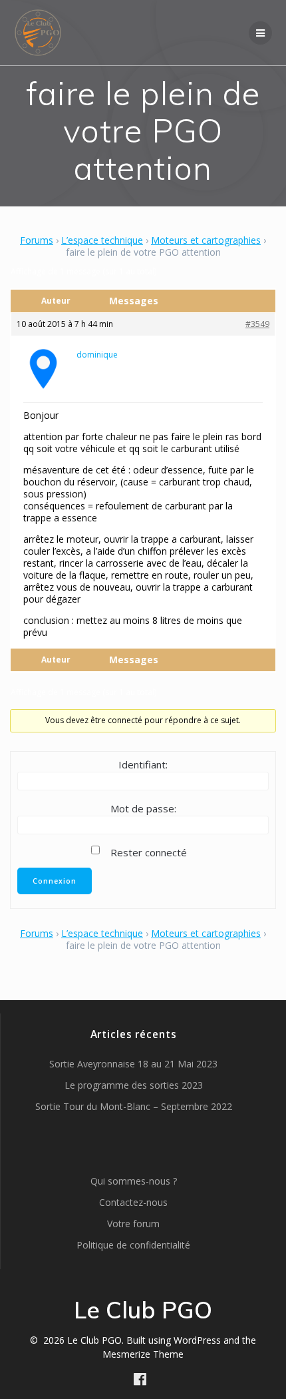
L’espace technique (102, 240)
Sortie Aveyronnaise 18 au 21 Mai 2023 (133, 1063)
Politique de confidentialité (133, 1245)
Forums (36, 240)
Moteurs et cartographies (206, 240)
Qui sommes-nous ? (133, 1181)
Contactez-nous (133, 1202)
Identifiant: (143, 764)
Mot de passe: (143, 808)
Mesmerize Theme (143, 1354)
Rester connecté (148, 852)
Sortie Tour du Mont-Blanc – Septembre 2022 (133, 1106)
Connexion (54, 881)
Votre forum (133, 1223)
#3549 (257, 324)
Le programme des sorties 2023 (134, 1085)
